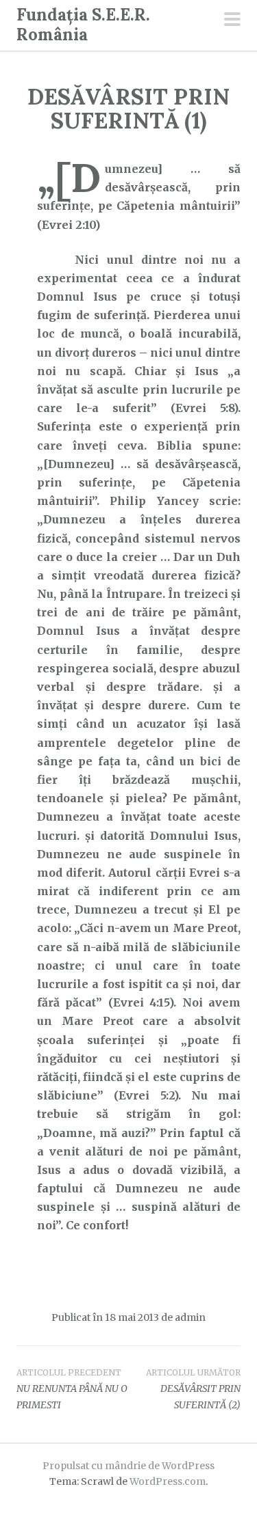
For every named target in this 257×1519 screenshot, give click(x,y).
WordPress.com (168, 1481)
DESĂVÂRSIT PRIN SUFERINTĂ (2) (193, 1389)
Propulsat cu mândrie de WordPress (128, 1466)
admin (190, 1317)
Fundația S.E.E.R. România (83, 24)
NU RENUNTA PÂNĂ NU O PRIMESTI (71, 1389)
